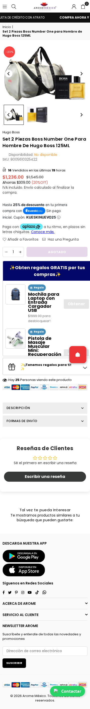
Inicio (6, 27)
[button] (83, 6)
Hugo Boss (11, 132)
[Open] (77, 354)
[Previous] (8, 73)
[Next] (81, 73)
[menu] (4, 6)
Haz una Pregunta (63, 239)
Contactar (71, 691)
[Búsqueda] (13, 6)
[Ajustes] (74, 6)
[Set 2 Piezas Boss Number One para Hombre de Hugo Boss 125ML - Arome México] (14, 115)
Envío (28, 187)
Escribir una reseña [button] (45, 476)
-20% (9, 52)
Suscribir (14, 663)
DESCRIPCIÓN (18, 408)
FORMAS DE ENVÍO (21, 421)
